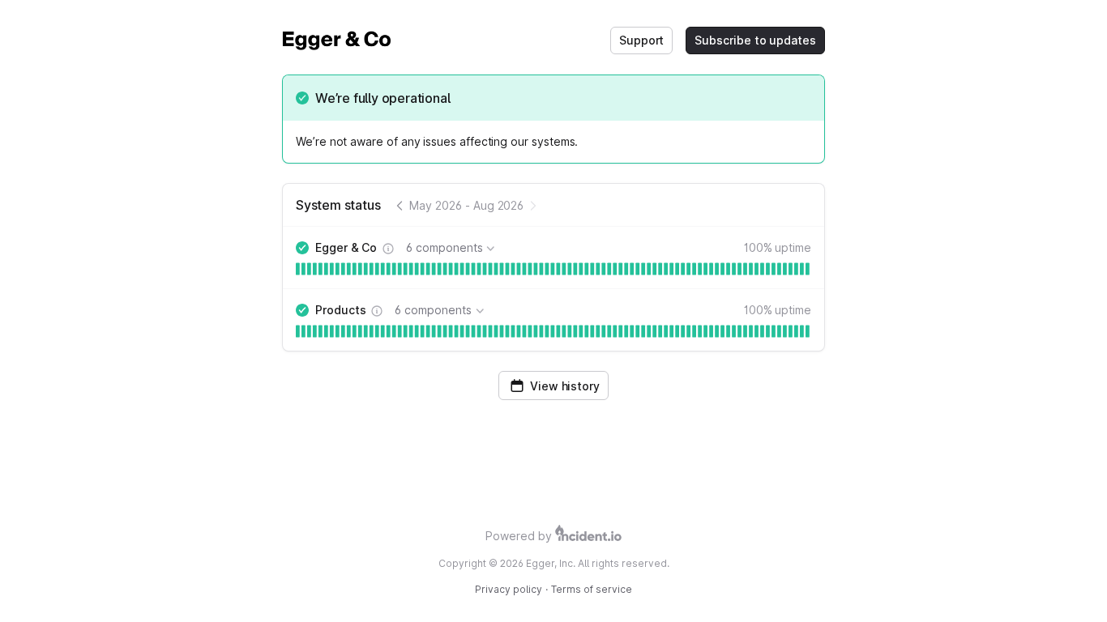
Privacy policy (508, 589)
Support (642, 40)
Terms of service (591, 589)
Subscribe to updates (755, 40)
